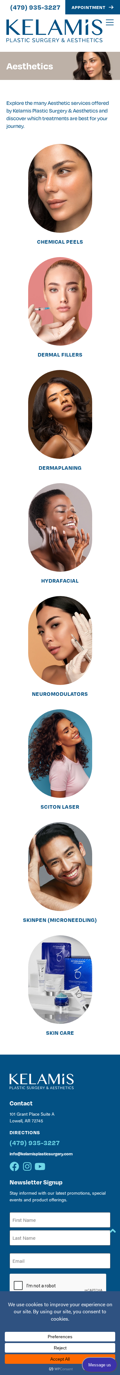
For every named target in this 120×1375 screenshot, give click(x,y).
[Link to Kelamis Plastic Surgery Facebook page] (14, 1166)
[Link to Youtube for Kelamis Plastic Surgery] (40, 1166)
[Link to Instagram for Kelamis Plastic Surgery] (27, 1166)
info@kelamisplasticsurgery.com (41, 1153)
